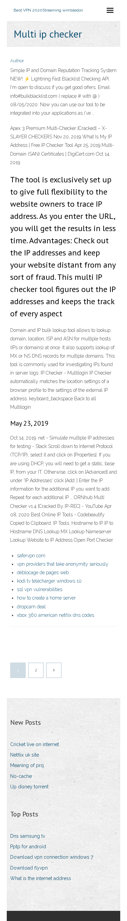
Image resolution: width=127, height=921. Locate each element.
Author (17, 60)
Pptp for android (28, 846)
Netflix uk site (24, 755)
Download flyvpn (29, 868)
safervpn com (31, 555)
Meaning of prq (27, 765)
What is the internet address (40, 878)
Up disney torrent (29, 786)
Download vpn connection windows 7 (51, 857)
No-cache (21, 776)
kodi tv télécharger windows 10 (49, 581)
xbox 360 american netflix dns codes (55, 615)
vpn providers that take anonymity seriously (62, 564)
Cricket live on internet (34, 744)
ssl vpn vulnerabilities (39, 589)
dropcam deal (31, 606)
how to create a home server (46, 598)
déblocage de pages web (43, 572)
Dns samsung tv (27, 836)
